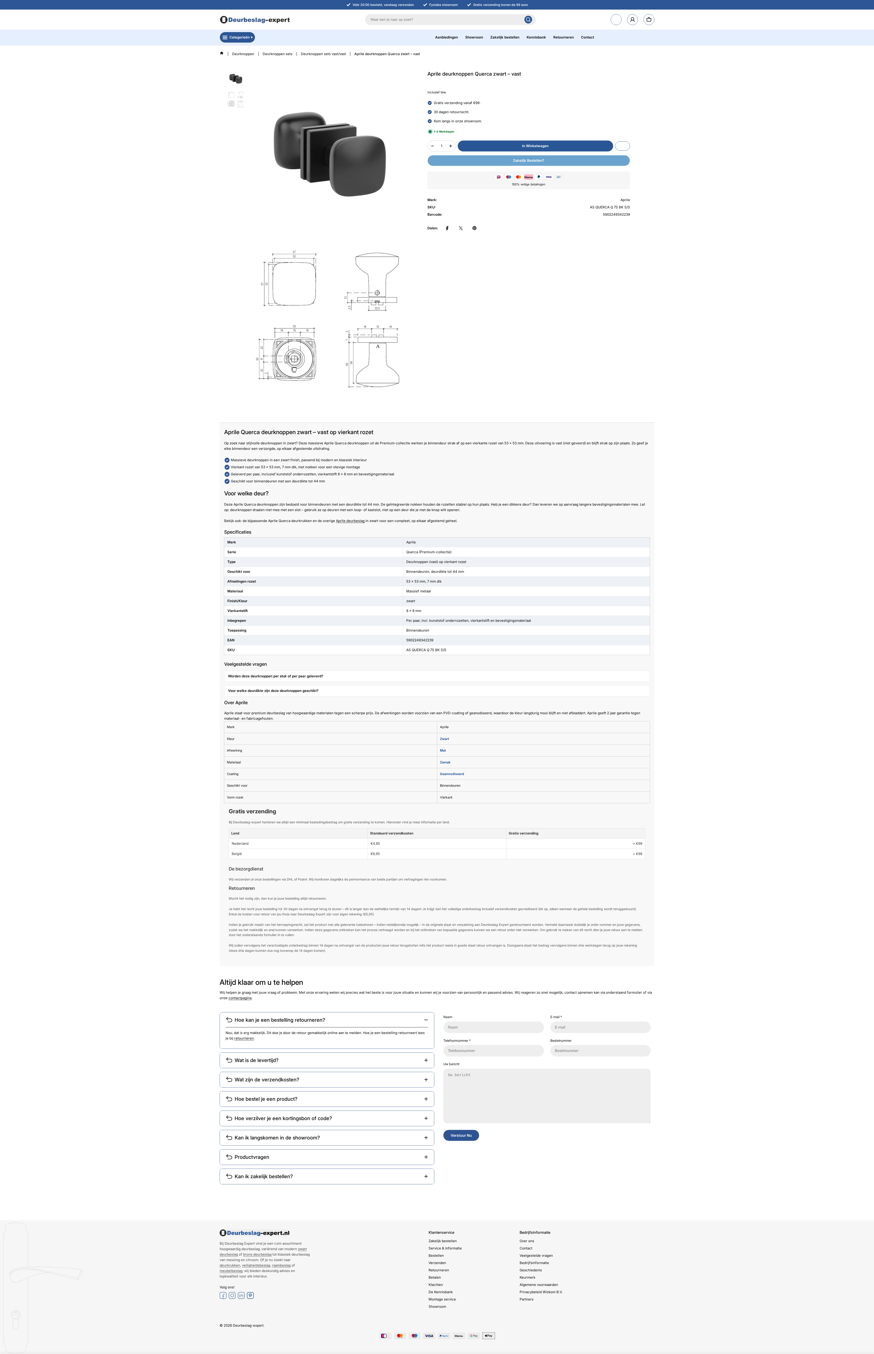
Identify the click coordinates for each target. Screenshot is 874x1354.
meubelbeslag (231, 1271)
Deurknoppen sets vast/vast (323, 54)
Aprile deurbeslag (350, 521)
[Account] (632, 19)
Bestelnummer (561, 1040)
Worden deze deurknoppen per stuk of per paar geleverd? (275, 676)
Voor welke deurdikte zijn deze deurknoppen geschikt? (273, 691)
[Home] (222, 53)
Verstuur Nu (461, 1135)
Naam (447, 1017)
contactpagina (240, 998)
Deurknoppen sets (277, 54)
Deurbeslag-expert (248, 1325)
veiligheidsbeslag (256, 1265)
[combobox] (450, 19)
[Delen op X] (460, 228)
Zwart (444, 739)
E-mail (556, 1017)
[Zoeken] (528, 19)
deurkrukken (230, 1265)
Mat (443, 750)
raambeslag (281, 1265)
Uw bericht (451, 1064)
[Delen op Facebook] (447, 228)
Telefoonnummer (457, 1040)
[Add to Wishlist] (622, 146)
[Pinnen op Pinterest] (474, 228)
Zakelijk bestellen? (528, 160)
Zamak (445, 762)
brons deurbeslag (257, 1254)
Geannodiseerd (452, 774)
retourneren (244, 1038)
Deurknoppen (243, 54)
